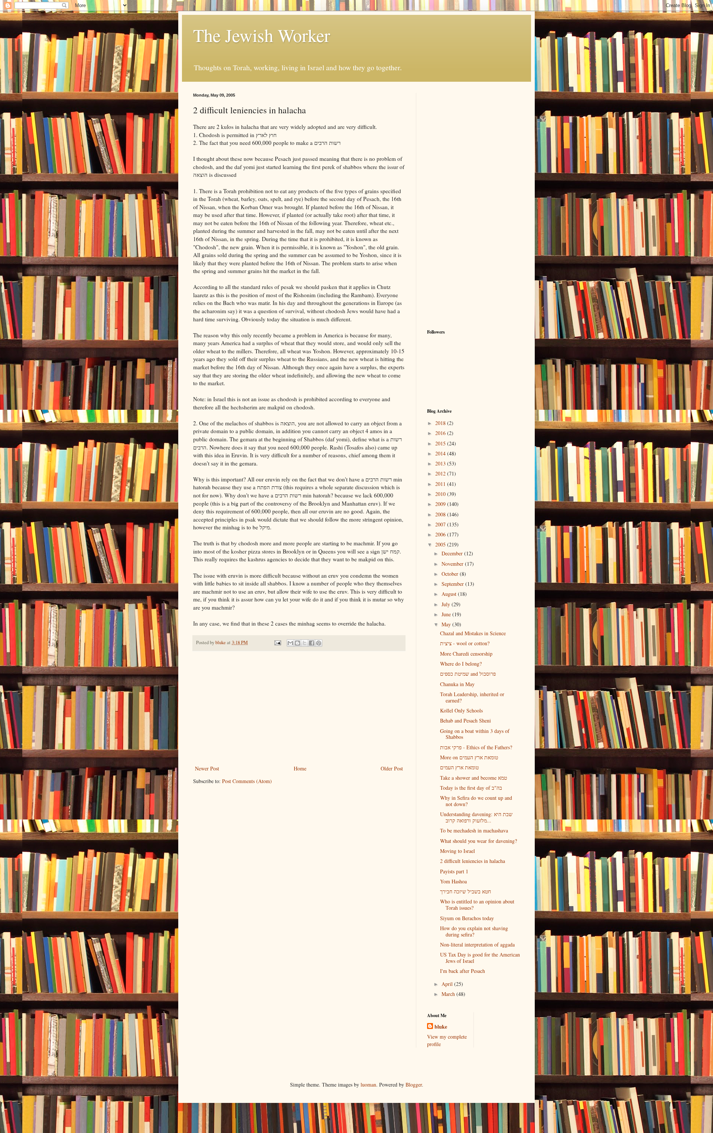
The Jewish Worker (261, 35)
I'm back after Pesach (462, 970)
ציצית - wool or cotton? (464, 643)
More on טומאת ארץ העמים (469, 757)
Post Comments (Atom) (247, 781)
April (448, 983)
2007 (441, 524)
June (447, 614)
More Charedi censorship (466, 653)
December (453, 553)
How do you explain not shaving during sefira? (474, 931)
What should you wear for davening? (478, 840)
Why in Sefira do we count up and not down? (476, 801)
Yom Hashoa (453, 881)
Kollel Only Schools (461, 710)
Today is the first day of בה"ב (471, 787)
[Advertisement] (299, 708)
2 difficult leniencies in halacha (472, 860)
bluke (440, 1026)
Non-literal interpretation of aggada (477, 944)
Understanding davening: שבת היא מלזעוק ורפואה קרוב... (476, 817)
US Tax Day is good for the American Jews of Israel (480, 957)
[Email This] (290, 643)
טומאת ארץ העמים (459, 767)
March (449, 993)
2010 (441, 493)
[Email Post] (277, 642)
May (447, 624)
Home (300, 768)
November (453, 563)
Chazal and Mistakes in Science (473, 633)
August (450, 593)
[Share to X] (304, 643)
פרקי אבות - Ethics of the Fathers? (476, 747)
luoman (368, 1084)
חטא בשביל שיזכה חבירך (465, 891)
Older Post (392, 768)
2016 (441, 432)
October (451, 573)
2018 (441, 422)
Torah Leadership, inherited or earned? (472, 697)
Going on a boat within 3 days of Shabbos (474, 734)
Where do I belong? (461, 663)
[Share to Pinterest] (318, 643)
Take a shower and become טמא (473, 777)
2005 (441, 544)
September (453, 583)
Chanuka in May (457, 684)
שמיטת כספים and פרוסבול (468, 673)
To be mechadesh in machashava (474, 830)
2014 (441, 453)
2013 (441, 463)
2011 (441, 483)
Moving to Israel (457, 850)
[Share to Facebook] (311, 643)
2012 (441, 473)
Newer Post (207, 768)
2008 (441, 514)
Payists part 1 (454, 871)
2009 (441, 503)
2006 (441, 534)
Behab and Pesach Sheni (465, 720)
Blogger (414, 1084)
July (447, 604)
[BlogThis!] (297, 643)
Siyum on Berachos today (467, 918)
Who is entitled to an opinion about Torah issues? (477, 904)
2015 (441, 443)
